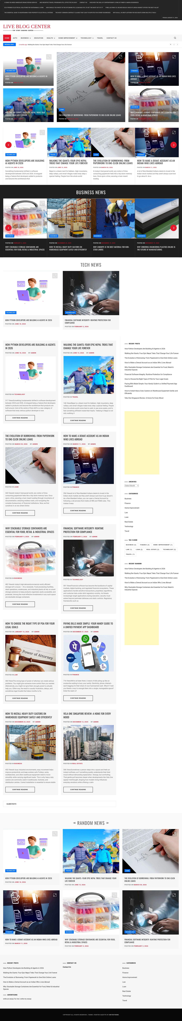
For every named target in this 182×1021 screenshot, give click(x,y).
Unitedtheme (114, 1015)
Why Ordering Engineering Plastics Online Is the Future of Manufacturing (112, 248)
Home (7, 38)
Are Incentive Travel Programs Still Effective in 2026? (58, 2)
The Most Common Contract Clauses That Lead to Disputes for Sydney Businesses (82, 12)
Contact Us (83, 2)
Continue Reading (20, 418)
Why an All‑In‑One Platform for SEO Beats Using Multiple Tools (134, 12)
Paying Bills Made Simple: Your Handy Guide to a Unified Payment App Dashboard (88, 625)
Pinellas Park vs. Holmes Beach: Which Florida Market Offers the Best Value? (132, 7)
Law (16, 675)
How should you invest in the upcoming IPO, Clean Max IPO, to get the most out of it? (74, 7)
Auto (15, 38)
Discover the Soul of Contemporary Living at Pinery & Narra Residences (114, 2)
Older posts (11, 804)
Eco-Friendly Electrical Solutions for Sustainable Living (23, 7)
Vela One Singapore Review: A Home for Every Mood (87, 715)
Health (50, 38)
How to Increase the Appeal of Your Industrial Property (152, 248)
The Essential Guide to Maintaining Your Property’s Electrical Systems (28, 12)
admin (33, 353)
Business (25, 38)
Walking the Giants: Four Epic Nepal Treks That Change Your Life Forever (25, 113)
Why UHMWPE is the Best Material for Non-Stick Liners (67, 248)
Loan (62, 109)
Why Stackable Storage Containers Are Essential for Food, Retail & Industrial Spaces (153, 113)
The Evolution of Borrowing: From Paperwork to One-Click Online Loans (90, 115)
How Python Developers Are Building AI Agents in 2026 (26, 77)
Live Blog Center (27, 26)
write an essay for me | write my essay (17, 999)
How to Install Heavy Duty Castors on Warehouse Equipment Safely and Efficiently (24, 248)
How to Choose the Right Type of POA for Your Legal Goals (30, 625)
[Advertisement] (142, 442)
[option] (25, 156)
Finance (135, 70)
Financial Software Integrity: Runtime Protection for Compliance (88, 321)
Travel (100, 38)
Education (38, 38)
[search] (175, 38)
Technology (86, 38)
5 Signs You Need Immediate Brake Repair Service (20, 2)
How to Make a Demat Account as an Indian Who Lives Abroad (46, 44)
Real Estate (77, 763)
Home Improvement (66, 38)
